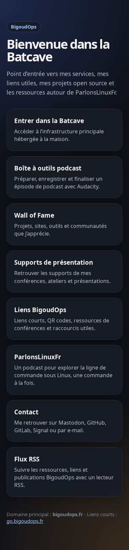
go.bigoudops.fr (25, 520)
